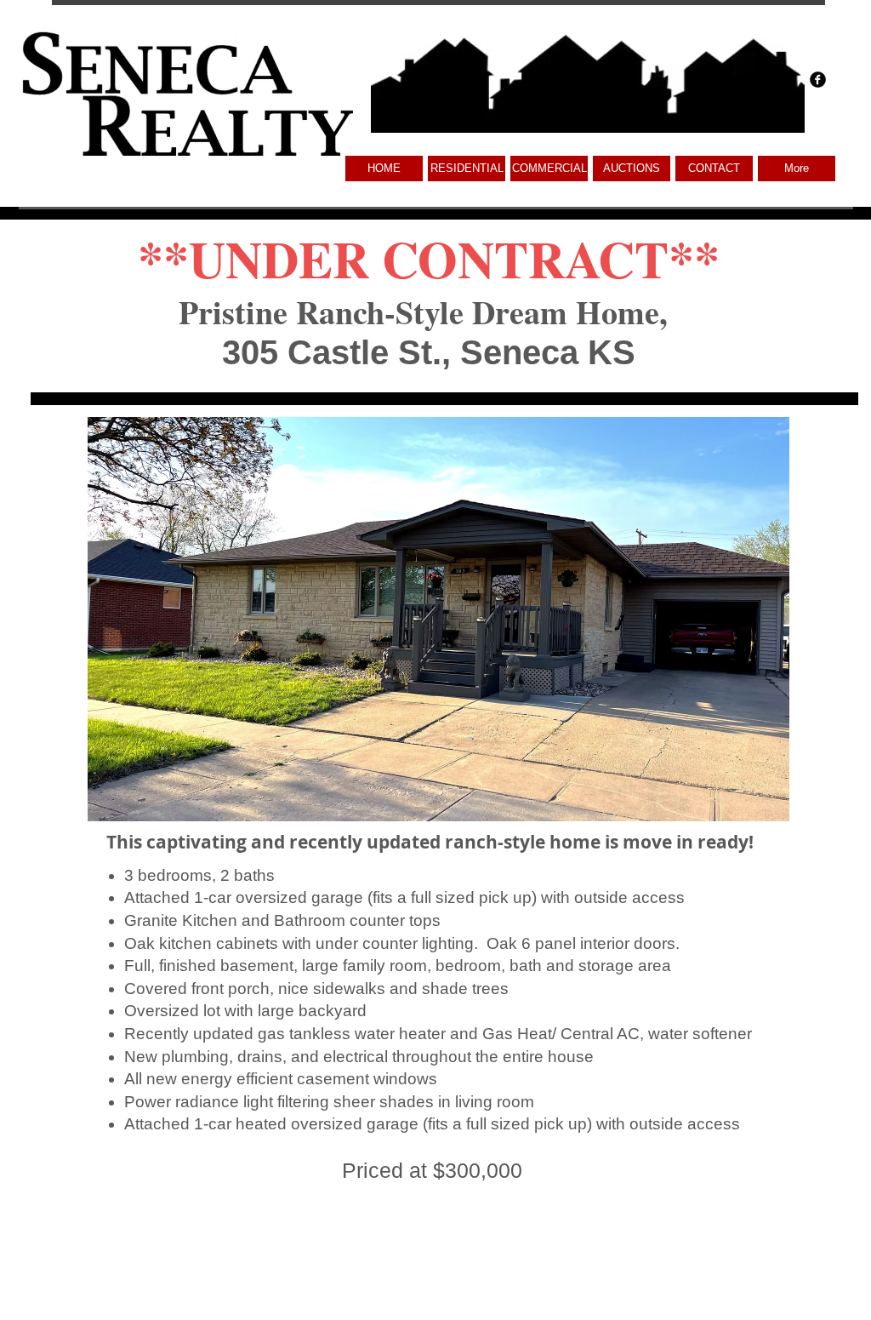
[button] (549, 168)
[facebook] (818, 79)
